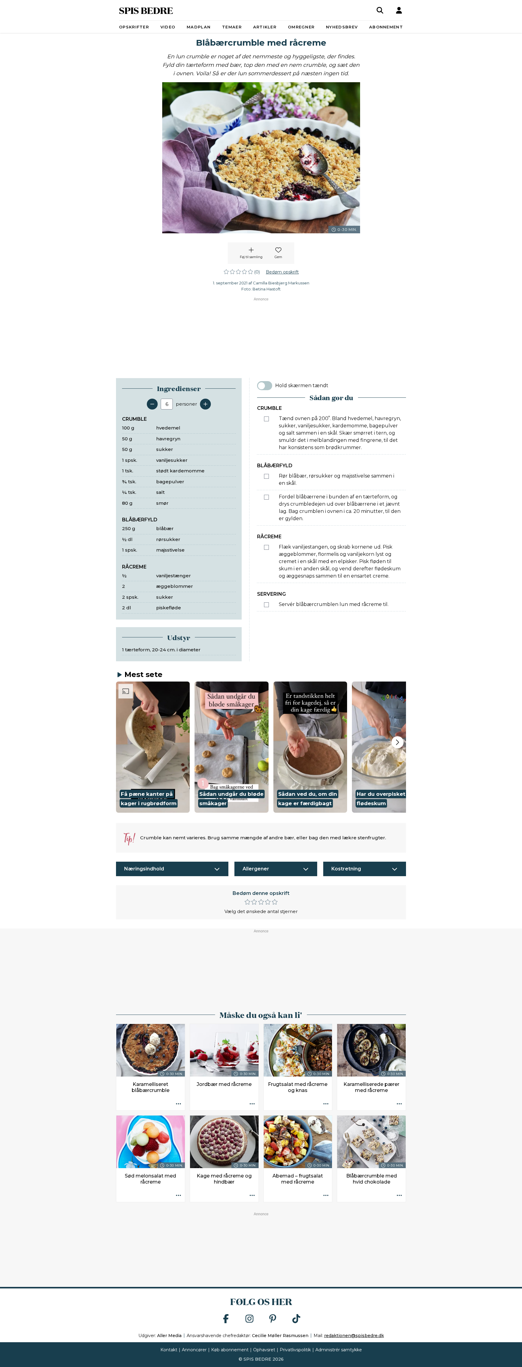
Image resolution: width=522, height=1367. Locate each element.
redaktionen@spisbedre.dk (354, 1335)
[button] (153, 747)
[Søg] (380, 10)
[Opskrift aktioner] (178, 1104)
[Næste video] (398, 742)
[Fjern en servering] (152, 404)
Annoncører (194, 1349)
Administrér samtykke (338, 1349)
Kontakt (168, 1349)
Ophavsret (264, 1349)
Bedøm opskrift (282, 272)
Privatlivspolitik (295, 1349)
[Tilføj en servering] (205, 404)
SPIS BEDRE (146, 10)
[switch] (264, 385)
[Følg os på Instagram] (249, 1319)
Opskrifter (134, 26)
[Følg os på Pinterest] (273, 1319)
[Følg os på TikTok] (296, 1319)
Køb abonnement (230, 1349)
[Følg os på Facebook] (226, 1319)
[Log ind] (399, 10)
